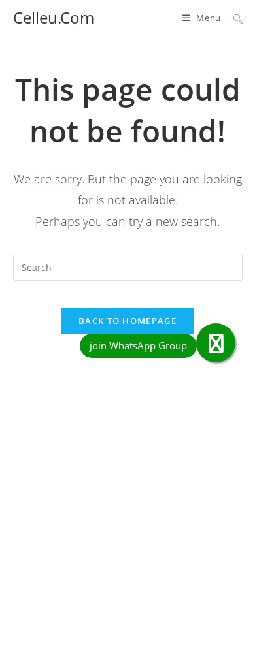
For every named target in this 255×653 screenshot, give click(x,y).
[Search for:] (233, 18)
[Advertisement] (127, 521)
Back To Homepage (127, 320)
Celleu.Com (53, 17)
